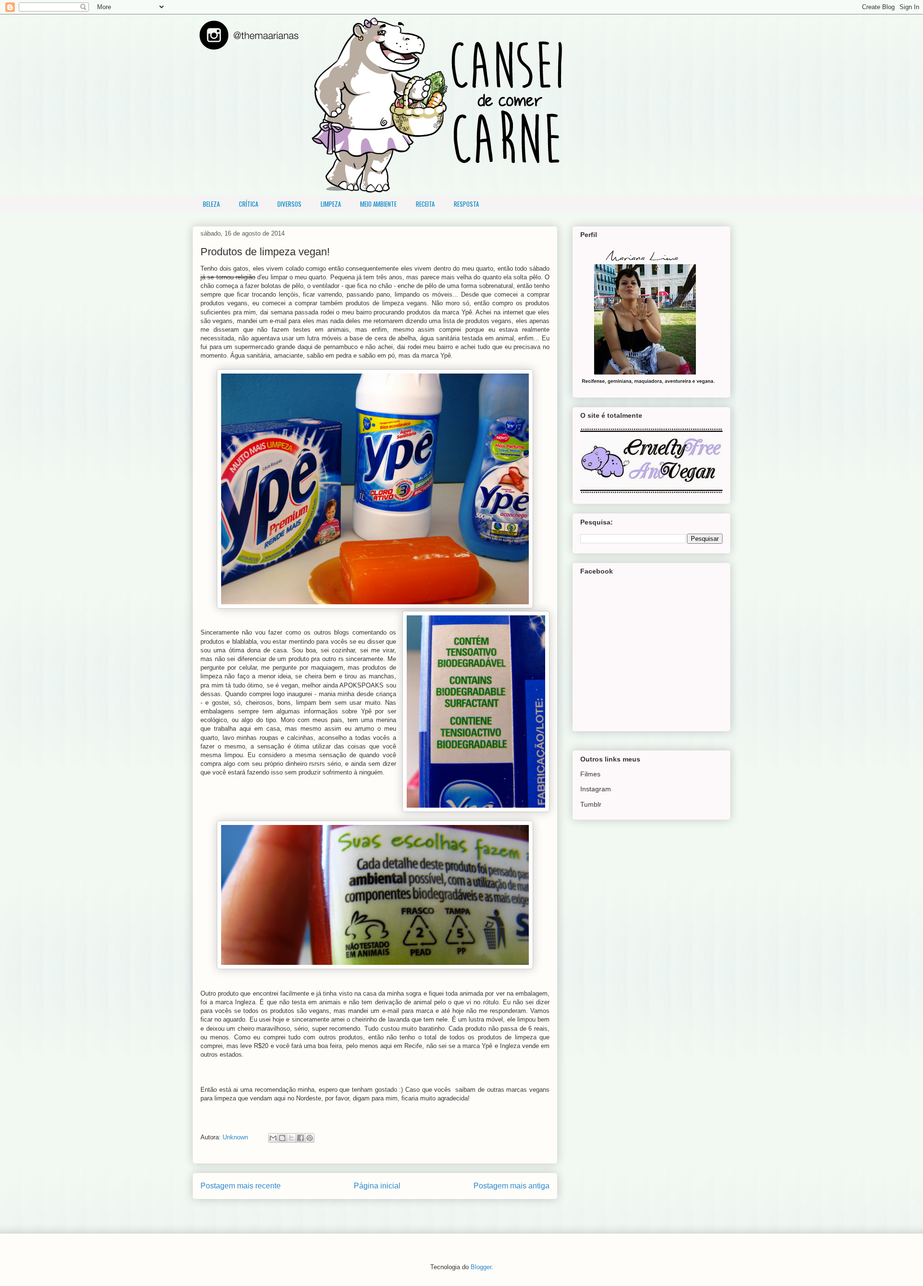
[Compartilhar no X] (291, 1138)
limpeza (331, 204)
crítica (248, 204)
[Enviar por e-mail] (273, 1138)
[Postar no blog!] (282, 1138)
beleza (211, 204)
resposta (466, 204)
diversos (289, 204)
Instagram (595, 789)
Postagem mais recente (240, 1186)
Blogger (481, 1267)
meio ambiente (378, 204)
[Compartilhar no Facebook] (300, 1138)
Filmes (590, 774)
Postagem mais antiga (511, 1186)
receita (425, 204)
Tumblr (590, 804)
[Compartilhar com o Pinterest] (309, 1138)
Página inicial (377, 1186)
